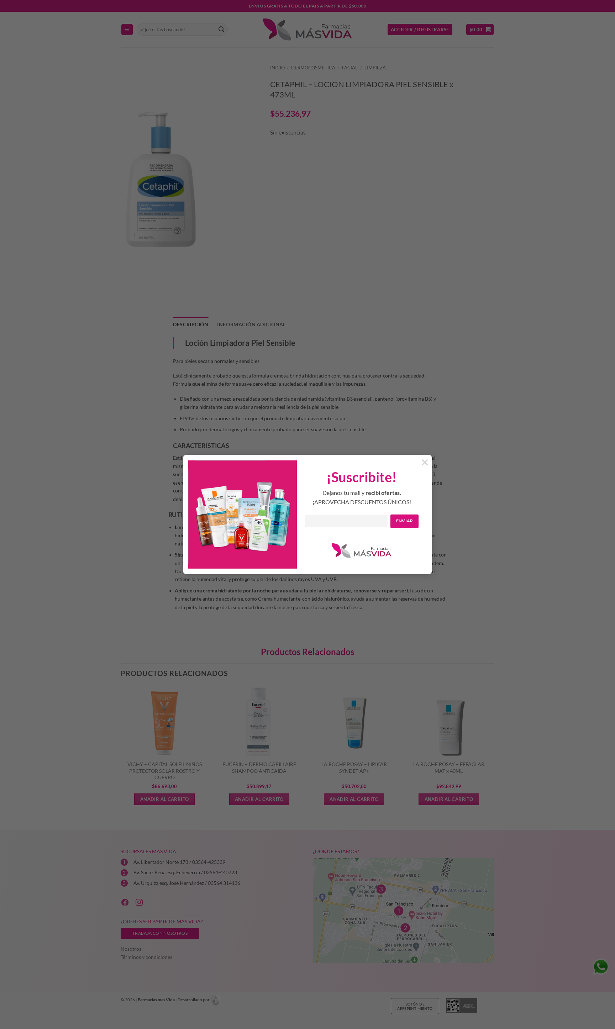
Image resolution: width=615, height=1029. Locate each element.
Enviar (404, 520)
